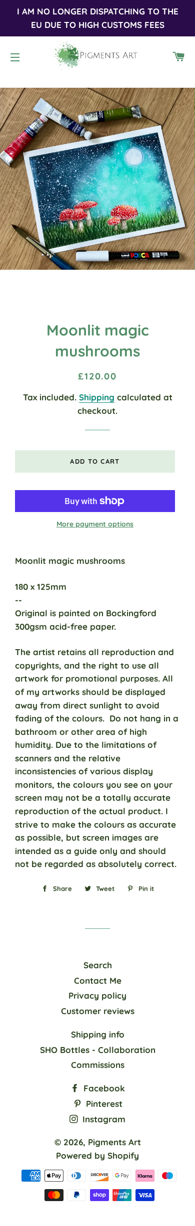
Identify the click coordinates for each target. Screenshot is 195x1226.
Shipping (96, 397)
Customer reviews (97, 1011)
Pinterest (103, 1103)
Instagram (103, 1119)
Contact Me (98, 980)
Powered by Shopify (97, 1155)
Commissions (97, 1064)
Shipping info (97, 1034)
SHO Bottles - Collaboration (98, 1050)
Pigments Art (114, 1142)
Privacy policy (97, 995)
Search (98, 965)
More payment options (95, 524)
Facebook (103, 1088)
